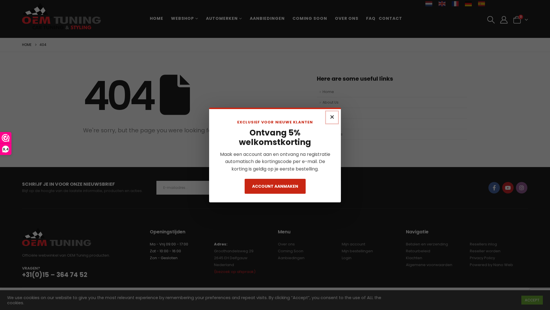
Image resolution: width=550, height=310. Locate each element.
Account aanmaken (275, 186)
